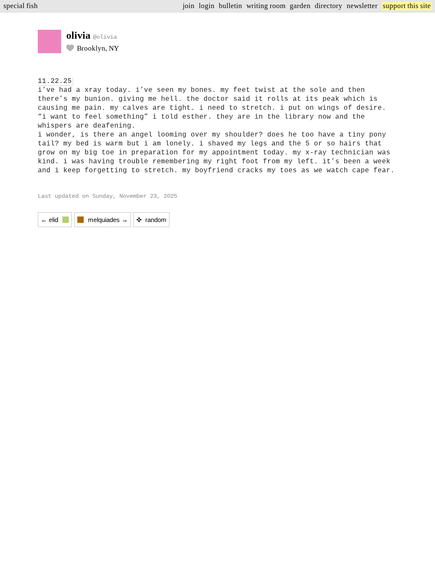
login (207, 6)
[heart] (70, 49)
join (189, 6)
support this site (407, 6)
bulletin (230, 6)
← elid (49, 219)
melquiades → (108, 219)
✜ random (151, 219)
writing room (265, 6)
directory (328, 6)
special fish (20, 6)
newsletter (362, 6)
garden (300, 6)
